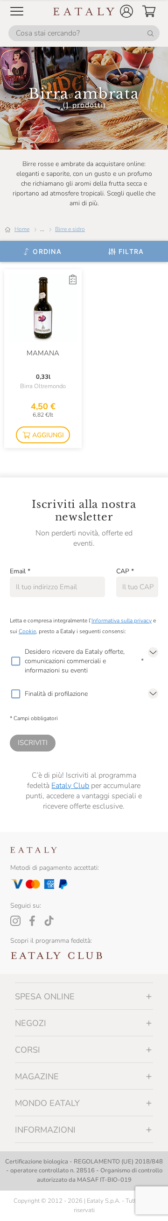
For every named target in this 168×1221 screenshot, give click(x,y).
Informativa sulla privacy (121, 620)
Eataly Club (70, 785)
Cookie (27, 631)
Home (21, 229)
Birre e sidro (70, 229)
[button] (126, 11)
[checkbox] (15, 661)
